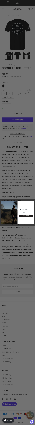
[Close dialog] (33, 202)
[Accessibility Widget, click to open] (32, 422)
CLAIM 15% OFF (26, 215)
